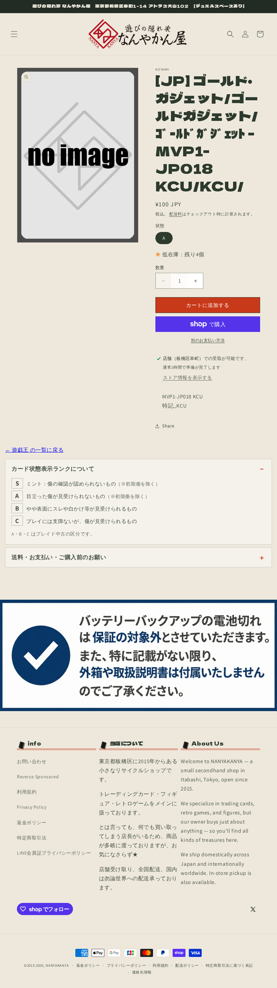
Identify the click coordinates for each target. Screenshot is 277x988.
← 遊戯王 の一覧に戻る (34, 449)
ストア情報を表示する (187, 377)
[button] (14, 34)
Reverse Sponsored (38, 777)
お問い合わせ (32, 761)
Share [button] (168, 426)
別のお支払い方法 (208, 340)
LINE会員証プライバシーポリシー (54, 853)
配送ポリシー (187, 965)
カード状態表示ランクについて (52, 468)
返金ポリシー (32, 823)
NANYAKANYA (57, 965)
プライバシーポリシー (126, 965)
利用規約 (26, 792)
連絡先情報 (142, 972)
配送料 (175, 213)
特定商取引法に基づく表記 (229, 965)
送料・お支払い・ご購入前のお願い (58, 557)
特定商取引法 (32, 838)
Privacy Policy (31, 807)
